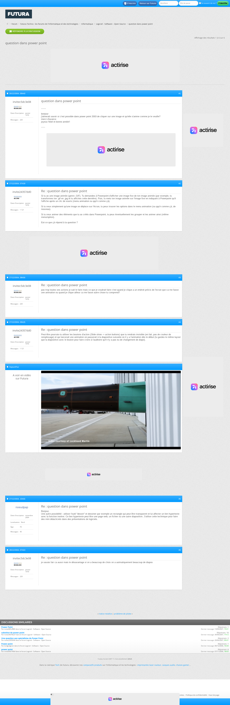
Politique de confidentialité (196, 695)
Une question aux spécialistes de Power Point (22, 638)
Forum (14, 24)
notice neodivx (105, 613)
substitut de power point (12, 632)
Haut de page (214, 695)
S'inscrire (130, 3)
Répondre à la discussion (24, 31)
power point (7, 649)
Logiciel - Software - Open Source (111, 24)
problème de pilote (122, 613)
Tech (57, 665)
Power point (7, 644)
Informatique (87, 24)
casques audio (168, 665)
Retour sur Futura (148, 3)
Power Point (7, 627)
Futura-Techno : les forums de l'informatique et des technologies (49, 24)
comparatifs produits (92, 665)
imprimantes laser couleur (149, 665)
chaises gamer (182, 665)
